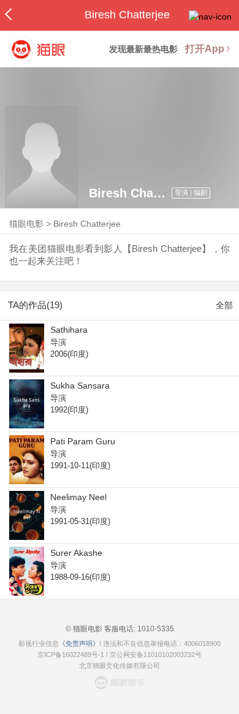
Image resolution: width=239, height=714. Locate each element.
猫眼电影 (26, 224)
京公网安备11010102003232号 (156, 654)
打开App (204, 49)
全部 (224, 305)
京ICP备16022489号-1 (70, 654)
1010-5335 (154, 629)
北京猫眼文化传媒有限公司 (119, 665)
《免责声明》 (79, 643)
